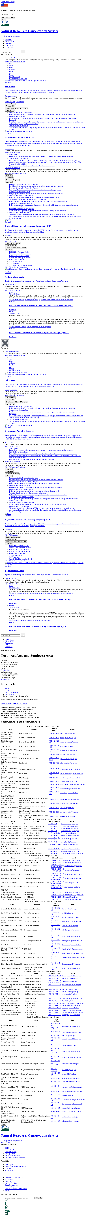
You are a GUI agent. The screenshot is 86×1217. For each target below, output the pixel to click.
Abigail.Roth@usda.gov (69, 839)
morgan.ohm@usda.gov (72, 887)
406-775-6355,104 (54, 1070)
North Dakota (5, 679)
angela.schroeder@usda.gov (69, 812)
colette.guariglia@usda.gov (71, 1121)
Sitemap (7, 1191)
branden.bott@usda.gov (70, 926)
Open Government (11, 1185)
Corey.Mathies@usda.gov (69, 844)
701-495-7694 (54, 733)
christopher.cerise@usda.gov (71, 976)
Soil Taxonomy (14, 263)
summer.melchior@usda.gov (69, 803)
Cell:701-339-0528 (54, 982)
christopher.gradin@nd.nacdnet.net (73, 957)
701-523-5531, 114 (57, 873)
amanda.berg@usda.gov (72, 860)
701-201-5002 (55, 1035)
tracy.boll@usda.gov (71, 882)
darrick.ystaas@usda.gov (70, 1117)
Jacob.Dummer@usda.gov (70, 831)
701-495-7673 (54, 738)
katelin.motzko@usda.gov (73, 866)
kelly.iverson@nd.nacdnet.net (71, 1005)
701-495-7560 (54, 799)
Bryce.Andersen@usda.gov (70, 826)
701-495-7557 (54, 808)
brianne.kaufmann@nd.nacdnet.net (73, 1100)
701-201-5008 (55, 1121)
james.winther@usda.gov (68, 750)
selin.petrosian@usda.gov (68, 763)
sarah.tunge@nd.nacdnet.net (71, 936)
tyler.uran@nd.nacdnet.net (70, 1008)
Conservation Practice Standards (20, 254)
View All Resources (11, 241)
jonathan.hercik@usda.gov (70, 992)
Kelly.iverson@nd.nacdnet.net (72, 1104)
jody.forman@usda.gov (68, 816)
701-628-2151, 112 (54, 992)
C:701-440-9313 (56, 875)
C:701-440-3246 (56, 883)
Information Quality (11, 1150)
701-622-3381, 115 (54, 838)
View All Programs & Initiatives (15, 173)
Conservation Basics (12, 58)
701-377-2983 (53, 1012)
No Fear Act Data (11, 1183)
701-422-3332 (52, 851)
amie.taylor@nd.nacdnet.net (71, 1015)
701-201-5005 (55, 1091)
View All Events (14, 313)
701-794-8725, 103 (54, 844)
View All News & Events (13, 290)
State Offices (9, 149)
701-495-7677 (54, 784)
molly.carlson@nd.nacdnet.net (72, 998)
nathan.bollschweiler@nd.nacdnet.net (72, 784)
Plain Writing (9, 1187)
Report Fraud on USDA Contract (16, 1189)
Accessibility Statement (12, 1155)
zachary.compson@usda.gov (71, 1057)
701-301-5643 (52, 839)
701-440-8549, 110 (57, 862)
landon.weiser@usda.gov (69, 828)
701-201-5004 (55, 1111)
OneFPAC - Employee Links (14, 1177)
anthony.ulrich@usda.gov (72, 878)
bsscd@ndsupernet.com (72, 892)
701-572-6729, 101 (54, 1001)
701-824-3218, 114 (57, 877)
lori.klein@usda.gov (68, 913)
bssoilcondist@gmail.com (72, 899)
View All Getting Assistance (14, 102)
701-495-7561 (54, 754)
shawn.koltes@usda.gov (70, 909)
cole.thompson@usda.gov (70, 930)
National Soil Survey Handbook (20, 258)
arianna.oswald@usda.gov (70, 978)
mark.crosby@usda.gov (69, 981)
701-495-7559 (54, 812)
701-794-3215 (52, 842)
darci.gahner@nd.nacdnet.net (71, 945)
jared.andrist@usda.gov (69, 1074)
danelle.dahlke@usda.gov (69, 824)
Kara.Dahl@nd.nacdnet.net (69, 793)
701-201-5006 (55, 1078)
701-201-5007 (55, 1108)
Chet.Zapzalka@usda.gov (69, 833)
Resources (8, 235)
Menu (3, 20)
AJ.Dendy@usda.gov (69, 1070)
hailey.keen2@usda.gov (69, 842)
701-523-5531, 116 (57, 882)
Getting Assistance (11, 96)
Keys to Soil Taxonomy (17, 259)
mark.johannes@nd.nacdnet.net (72, 953)
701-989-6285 (52, 826)
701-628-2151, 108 (54, 1003)
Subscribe (8, 40)
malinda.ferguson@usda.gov (71, 985)
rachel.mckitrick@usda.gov (73, 874)
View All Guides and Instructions (16, 267)
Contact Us (8, 47)
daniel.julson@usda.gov (70, 1045)
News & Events (10, 284)
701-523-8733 (56, 892)
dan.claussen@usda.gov (68, 754)
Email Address (10, 1198)
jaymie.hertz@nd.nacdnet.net (70, 849)
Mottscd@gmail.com (71, 897)
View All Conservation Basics (15, 62)
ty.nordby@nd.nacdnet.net (69, 781)
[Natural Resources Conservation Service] (43, 24)
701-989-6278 (52, 835)
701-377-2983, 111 (54, 1005)
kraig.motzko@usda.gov (72, 862)
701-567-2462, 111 (57, 895)
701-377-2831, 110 (54, 980)
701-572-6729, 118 (54, 998)
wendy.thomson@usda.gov (70, 835)
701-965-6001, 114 (54, 994)
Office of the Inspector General (15, 1166)
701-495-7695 (54, 781)
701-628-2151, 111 (54, 1008)
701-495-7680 (54, 763)
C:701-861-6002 (56, 871)
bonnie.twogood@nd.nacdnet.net (71, 778)
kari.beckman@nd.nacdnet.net (72, 1091)
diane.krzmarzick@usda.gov (71, 964)
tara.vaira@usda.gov (67, 746)
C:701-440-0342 (56, 888)
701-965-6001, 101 (54, 1010)
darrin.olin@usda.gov (71, 870)
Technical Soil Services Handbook (20, 265)
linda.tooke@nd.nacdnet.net (71, 1108)
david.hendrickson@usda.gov (71, 921)
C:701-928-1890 (56, 867)
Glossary (8, 1181)
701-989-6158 (52, 824)
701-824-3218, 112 (57, 869)
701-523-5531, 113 (57, 886)
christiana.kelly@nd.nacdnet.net (72, 949)
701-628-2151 (53, 978)
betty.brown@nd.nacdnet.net (71, 1010)
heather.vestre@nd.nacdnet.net (72, 1111)
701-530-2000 (5, 670)
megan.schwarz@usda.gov (71, 917)
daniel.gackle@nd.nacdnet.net (72, 941)
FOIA (7, 1148)
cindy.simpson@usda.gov (70, 989)
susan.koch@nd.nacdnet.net (70, 851)
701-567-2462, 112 (57, 865)
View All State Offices (12, 153)
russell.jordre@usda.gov (68, 738)
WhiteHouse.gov (10, 1170)
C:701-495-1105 (56, 879)
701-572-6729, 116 (54, 989)
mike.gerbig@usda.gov (67, 733)
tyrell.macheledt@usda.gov (71, 968)
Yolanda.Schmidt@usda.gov (71, 1051)
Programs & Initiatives (12, 168)
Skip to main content (7, 2)
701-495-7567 (54, 816)
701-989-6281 (52, 828)
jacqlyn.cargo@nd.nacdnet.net (70, 769)
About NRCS (9, 41)
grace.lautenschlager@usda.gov (72, 1032)
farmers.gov (9, 43)
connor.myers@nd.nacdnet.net (72, 1087)
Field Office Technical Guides (19, 252)
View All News (14, 294)
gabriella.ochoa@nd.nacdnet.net (72, 1012)
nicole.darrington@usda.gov (69, 742)
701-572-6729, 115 (54, 985)
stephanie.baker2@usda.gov (71, 1078)
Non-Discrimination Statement (15, 1157)
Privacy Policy (10, 1154)
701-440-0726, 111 (57, 860)
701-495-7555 (54, 803)
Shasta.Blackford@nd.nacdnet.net (71, 774)
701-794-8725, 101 (54, 833)
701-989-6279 (52, 853)
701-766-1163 (55, 1081)
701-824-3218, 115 (57, 897)
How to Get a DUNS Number (19, 256)
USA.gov (8, 1168)
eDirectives (8, 1179)
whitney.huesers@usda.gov (71, 1026)
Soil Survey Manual (15, 261)
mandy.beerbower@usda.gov (69, 799)
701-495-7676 (54, 778)
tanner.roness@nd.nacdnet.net (70, 788)
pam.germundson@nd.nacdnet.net (73, 1003)
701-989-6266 (52, 831)
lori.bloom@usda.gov (67, 808)
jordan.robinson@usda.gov (71, 1081)
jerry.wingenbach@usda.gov (71, 1039)
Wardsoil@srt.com (68, 1095)
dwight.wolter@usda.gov (70, 994)
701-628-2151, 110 (54, 976)
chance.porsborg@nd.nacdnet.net (72, 853)
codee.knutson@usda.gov (70, 1064)
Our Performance (10, 1152)
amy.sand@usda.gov (68, 1035)
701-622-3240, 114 (54, 849)
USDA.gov (9, 45)
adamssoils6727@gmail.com (73, 895)
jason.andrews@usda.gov (68, 759)
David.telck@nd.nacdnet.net (71, 1001)
